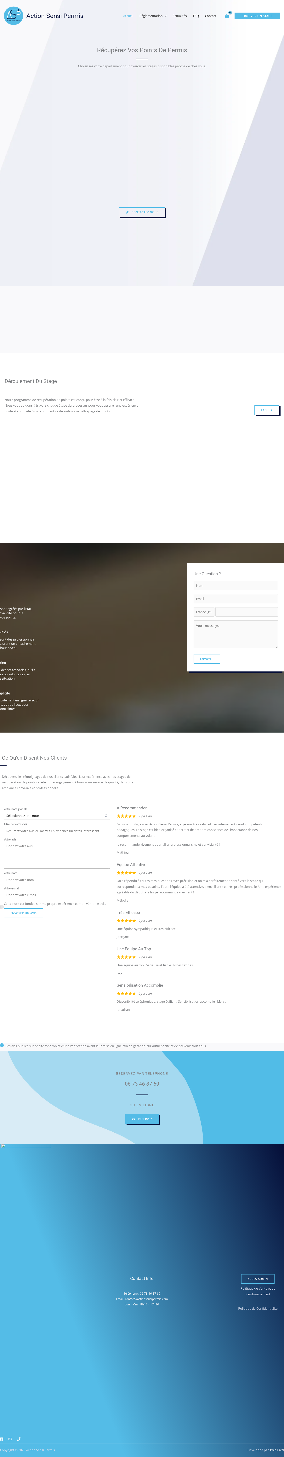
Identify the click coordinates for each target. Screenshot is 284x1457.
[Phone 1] (18, 1439)
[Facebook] (1, 1439)
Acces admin (258, 1279)
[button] (165, 16)
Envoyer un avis (23, 913)
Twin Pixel (276, 1450)
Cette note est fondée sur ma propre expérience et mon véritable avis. (55, 904)
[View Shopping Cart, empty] (227, 15)
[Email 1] (10, 1439)
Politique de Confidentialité (258, 1308)
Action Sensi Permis (54, 16)
